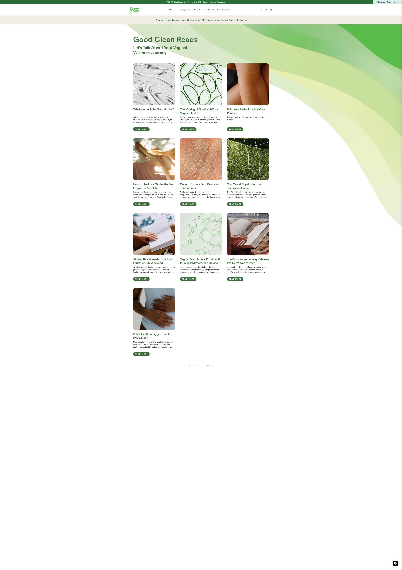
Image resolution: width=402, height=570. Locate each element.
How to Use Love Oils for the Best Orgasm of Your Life (153, 186)
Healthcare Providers (386, 2)
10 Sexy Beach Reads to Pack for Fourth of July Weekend (153, 261)
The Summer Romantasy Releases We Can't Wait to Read (248, 261)
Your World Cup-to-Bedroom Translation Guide (245, 186)
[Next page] (212, 365)
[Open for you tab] (395, 563)
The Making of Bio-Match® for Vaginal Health (199, 111)
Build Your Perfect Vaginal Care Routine (246, 111)
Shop (171, 10)
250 (208, 365)
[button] (261, 10)
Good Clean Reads (224, 10)
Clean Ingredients (184, 10)
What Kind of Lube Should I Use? (153, 109)
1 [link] (189, 365)
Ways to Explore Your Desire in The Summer (199, 186)
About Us (197, 10)
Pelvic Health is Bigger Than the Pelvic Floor (152, 336)
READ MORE (141, 129)
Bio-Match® (209, 10)
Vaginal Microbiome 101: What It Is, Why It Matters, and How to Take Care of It (200, 261)
